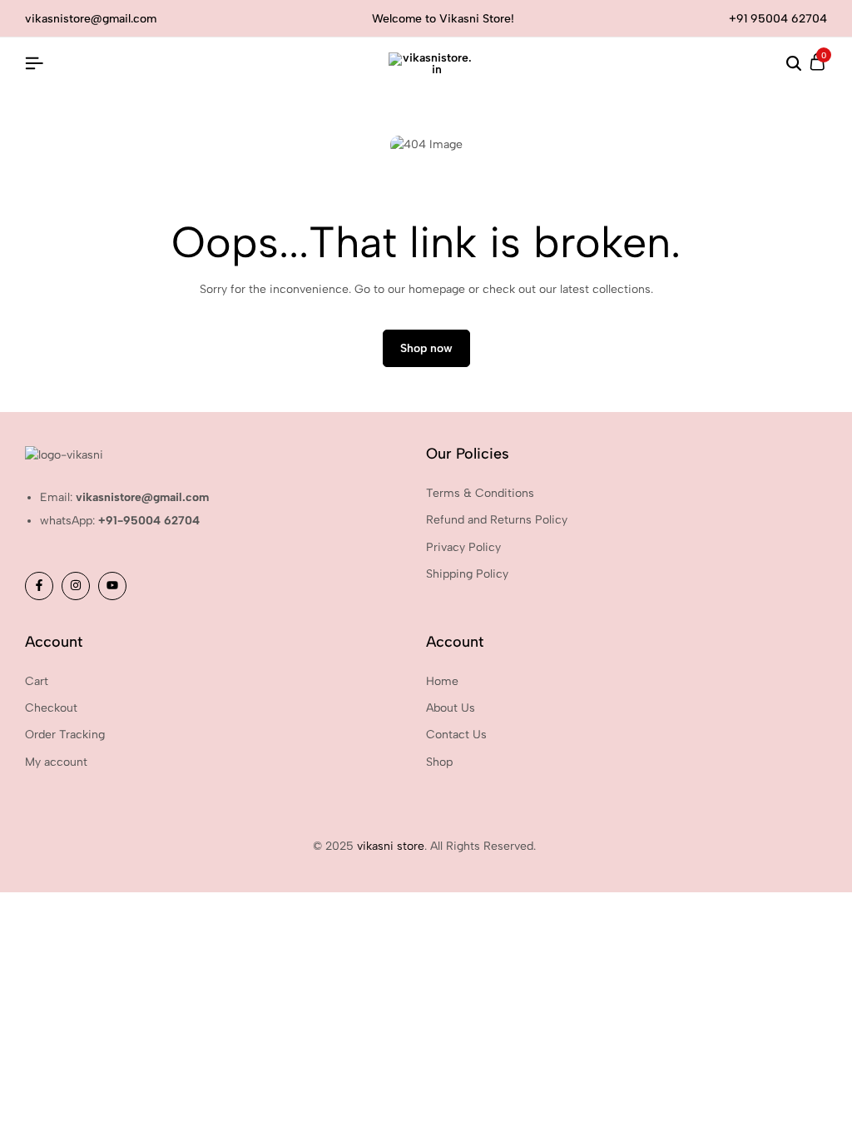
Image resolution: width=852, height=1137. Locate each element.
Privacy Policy (463, 547)
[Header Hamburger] (34, 63)
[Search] (793, 64)
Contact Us (456, 734)
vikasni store (390, 846)
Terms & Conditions (480, 493)
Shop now (426, 348)
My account (56, 762)
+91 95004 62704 (778, 19)
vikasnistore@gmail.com (90, 19)
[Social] (39, 586)
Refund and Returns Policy (496, 520)
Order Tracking (65, 734)
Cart (36, 681)
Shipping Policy (467, 574)
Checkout (51, 708)
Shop (439, 762)
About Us (450, 708)
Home (442, 681)
